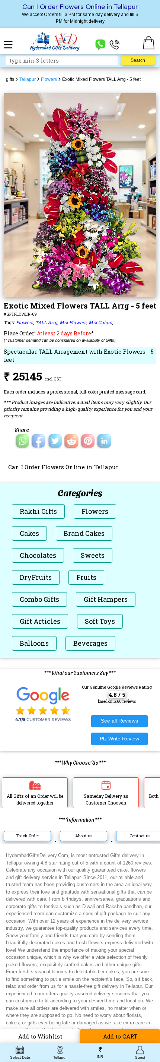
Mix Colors (100, 322)
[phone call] (114, 44)
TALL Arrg (46, 322)
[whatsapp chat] (100, 44)
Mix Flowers (73, 322)
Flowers (24, 322)
